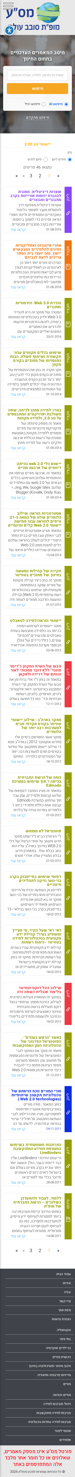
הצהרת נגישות (61, 1319)
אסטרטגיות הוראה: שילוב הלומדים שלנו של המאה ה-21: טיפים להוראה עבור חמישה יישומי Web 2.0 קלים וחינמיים (34, 519)
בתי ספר (65, 1339)
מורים (67, 1384)
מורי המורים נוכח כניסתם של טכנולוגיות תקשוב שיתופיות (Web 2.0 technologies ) (36, 1095)
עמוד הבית (63, 1274)
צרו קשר (65, 1301)
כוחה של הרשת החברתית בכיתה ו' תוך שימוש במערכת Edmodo (36, 781)
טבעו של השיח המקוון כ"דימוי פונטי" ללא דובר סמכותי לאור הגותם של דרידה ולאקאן (35, 670)
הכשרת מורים (61, 1357)
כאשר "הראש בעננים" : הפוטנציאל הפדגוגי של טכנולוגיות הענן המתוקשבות (36, 1041)
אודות (67, 1283)
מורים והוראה (62, 1394)
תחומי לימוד (63, 1430)
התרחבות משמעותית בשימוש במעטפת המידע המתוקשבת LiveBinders (35, 1149)
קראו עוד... (16, 229)
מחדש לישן (59, 159)
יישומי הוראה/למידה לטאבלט (35, 621)
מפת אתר (64, 1310)
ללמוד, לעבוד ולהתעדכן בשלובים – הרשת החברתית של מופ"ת (37, 1202)
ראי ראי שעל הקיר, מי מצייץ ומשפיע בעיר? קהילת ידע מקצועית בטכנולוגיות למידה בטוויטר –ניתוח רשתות (36, 936)
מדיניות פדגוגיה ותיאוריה (54, 1375)
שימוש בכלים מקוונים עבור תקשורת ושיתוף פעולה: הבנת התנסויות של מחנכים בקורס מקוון (35, 358)
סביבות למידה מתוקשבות (53, 1412)
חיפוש (37, 89)
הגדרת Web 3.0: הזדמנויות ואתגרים (38, 305)
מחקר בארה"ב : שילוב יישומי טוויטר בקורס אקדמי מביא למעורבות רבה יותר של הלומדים (36, 726)
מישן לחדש (35, 159)
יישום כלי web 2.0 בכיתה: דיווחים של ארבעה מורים (38, 466)
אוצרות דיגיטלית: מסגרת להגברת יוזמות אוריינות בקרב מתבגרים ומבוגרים (35, 196)
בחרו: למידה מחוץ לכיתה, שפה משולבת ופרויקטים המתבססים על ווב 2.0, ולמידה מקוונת (34, 414)
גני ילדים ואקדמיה (58, 1348)
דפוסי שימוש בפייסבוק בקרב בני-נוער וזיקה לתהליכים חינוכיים (35, 881)
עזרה (67, 1292)
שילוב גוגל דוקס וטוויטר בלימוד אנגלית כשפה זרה (39, 990)
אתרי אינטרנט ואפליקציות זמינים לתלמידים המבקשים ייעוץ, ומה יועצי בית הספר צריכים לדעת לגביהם (37, 251)
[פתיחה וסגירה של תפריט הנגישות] (9, 30)
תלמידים (65, 1439)
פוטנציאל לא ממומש (43, 831)
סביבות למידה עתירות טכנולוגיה (49, 1421)
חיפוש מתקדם (37, 117)
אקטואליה (64, 1330)
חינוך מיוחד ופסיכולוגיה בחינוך (50, 1366)
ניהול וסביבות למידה (57, 1403)
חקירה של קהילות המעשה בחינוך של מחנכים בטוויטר (38, 573)
